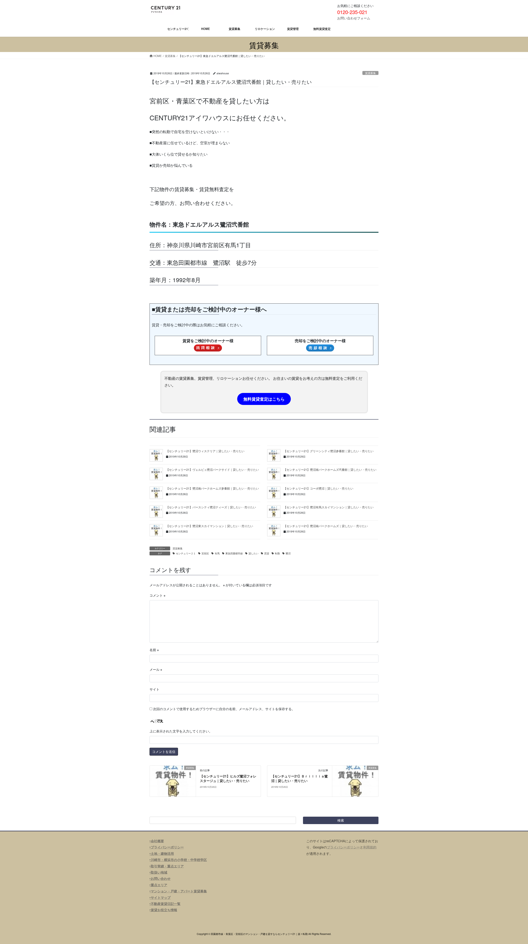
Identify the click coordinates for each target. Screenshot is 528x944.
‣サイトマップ (160, 897)
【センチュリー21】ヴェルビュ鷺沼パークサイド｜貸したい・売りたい (212, 469)
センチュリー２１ (186, 553)
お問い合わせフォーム (353, 18)
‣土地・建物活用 (162, 853)
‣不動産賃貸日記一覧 (165, 903)
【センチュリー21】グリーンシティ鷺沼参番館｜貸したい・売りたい (329, 451)
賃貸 (266, 553)
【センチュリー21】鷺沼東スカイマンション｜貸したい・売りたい (209, 526)
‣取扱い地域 (158, 872)
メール (156, 669)
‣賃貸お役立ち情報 (163, 909)
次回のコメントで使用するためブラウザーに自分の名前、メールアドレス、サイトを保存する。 (224, 708)
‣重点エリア (158, 884)
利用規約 (369, 847)
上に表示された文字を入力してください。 (181, 731)
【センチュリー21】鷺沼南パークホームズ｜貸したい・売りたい (326, 526)
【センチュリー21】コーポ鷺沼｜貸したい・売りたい (318, 488)
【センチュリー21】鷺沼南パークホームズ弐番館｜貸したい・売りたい (330, 469)
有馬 (217, 553)
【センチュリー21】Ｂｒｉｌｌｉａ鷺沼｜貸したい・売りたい (299, 778)
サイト (154, 689)
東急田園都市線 (234, 553)
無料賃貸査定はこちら (264, 399)
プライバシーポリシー (343, 847)
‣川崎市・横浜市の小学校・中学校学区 (178, 859)
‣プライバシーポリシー (167, 847)
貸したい (253, 553)
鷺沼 (288, 553)
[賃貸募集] (173, 780)
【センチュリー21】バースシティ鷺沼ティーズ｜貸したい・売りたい (211, 507)
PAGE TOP (512, 912)
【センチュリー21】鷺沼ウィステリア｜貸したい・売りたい (205, 451)
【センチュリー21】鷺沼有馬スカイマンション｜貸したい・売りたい (329, 507)
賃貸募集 (370, 73)
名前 (154, 649)
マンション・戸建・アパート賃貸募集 (179, 891)
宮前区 (205, 553)
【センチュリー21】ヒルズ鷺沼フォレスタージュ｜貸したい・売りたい (228, 778)
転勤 (277, 553)
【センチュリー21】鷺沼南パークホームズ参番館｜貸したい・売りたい (212, 488)
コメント (157, 595)
